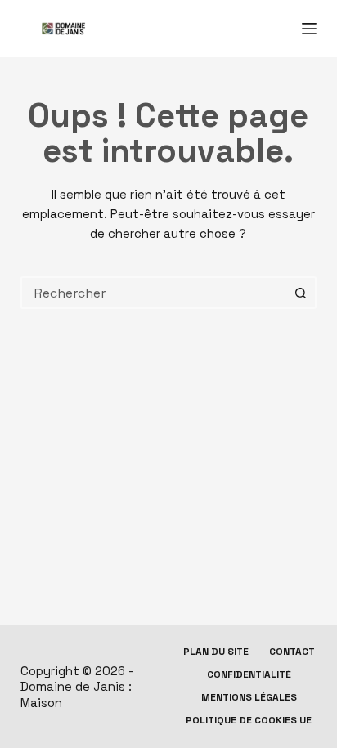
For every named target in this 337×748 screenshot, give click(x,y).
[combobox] (154, 292)
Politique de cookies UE (249, 720)
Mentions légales (249, 698)
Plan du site (216, 652)
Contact (292, 652)
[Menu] (309, 28)
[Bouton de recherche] (300, 292)
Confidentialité (249, 675)
